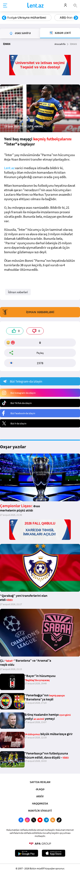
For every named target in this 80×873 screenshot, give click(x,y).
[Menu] (5, 6)
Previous (4, 18)
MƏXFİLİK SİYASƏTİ (40, 810)
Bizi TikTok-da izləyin (21, 403)
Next (75, 18)
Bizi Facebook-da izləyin (22, 413)
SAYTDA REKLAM (40, 782)
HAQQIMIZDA (40, 803)
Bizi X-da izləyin (18, 423)
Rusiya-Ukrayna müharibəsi (26, 17)
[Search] (75, 5)
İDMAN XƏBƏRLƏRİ (40, 312)
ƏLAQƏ (40, 789)
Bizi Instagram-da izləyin (23, 392)
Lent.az (9, 168)
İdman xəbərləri (18, 292)
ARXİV (40, 796)
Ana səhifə (60, 43)
